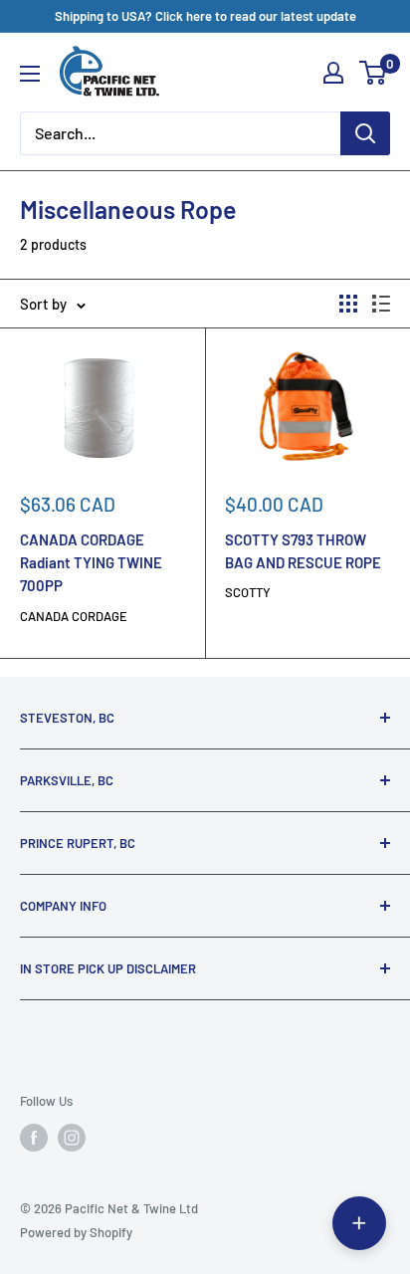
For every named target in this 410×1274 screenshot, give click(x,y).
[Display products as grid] (348, 304)
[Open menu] (30, 74)
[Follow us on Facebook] (34, 1138)
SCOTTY (248, 592)
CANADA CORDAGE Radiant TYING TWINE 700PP (91, 563)
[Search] (365, 133)
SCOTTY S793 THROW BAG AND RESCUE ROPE (303, 551)
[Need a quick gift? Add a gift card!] (359, 1223)
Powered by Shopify (76, 1232)
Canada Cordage (73, 616)
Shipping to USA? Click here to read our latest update (205, 16)
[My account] (333, 73)
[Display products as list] (381, 304)
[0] (373, 73)
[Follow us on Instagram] (72, 1138)
